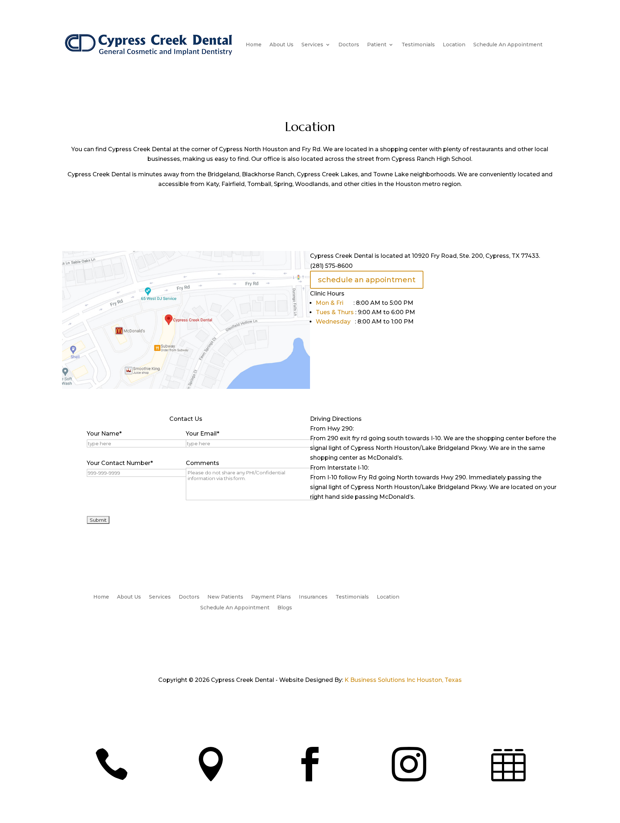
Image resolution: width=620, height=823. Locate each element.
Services (312, 44)
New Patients (225, 597)
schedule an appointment (366, 279)
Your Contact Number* (120, 463)
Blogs (284, 608)
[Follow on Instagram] (465, 597)
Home (254, 44)
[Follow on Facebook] (451, 597)
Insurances (313, 597)
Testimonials (418, 44)
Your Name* (104, 433)
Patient (376, 44)
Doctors (348, 44)
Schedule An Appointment (507, 44)
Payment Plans (271, 597)
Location (454, 44)
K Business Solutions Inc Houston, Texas (403, 679)
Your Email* (202, 433)
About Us (281, 44)
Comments (202, 463)
